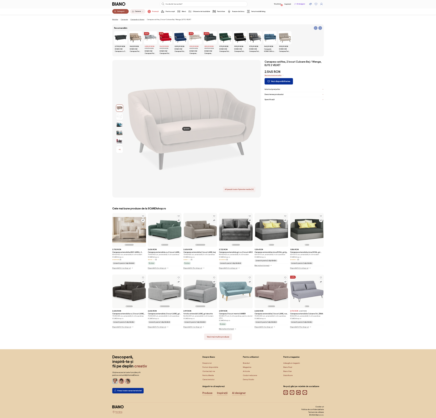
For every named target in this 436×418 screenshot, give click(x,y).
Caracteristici (208, 379)
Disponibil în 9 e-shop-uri (157, 327)
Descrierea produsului (274, 94)
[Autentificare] (321, 4)
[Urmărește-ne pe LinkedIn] (305, 392)
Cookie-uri (319, 407)
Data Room (288, 375)
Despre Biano (208, 357)
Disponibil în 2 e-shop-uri (157, 268)
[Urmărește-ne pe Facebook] (292, 392)
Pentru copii (170, 11)
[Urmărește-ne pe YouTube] (298, 392)
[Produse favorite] (316, 4)
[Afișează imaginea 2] (119, 116)
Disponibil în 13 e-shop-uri (192, 268)
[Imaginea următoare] (144, 229)
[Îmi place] (143, 216)
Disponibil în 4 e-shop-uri (121, 268)
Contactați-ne (208, 371)
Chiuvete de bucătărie (201, 11)
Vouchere (278, 4)
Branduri (246, 363)
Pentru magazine (291, 357)
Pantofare (221, 11)
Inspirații (287, 4)
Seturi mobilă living (258, 11)
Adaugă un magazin (291, 363)
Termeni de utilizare (316, 412)
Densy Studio (248, 379)
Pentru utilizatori (251, 357)
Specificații (270, 99)
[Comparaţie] (143, 220)
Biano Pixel (287, 367)
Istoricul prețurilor (272, 89)
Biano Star (287, 371)
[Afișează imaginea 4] (119, 133)
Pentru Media (208, 375)
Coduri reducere (250, 375)
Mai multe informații (262, 265)
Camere (138, 11)
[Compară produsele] (310, 4)
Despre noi (207, 363)
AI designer (301, 4)
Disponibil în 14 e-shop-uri (121, 327)
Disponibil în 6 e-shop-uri (228, 268)
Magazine (247, 367)
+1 (119, 150)
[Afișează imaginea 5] (119, 141)
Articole (246, 371)
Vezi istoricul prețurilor (273, 75)
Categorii (120, 11)
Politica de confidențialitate (312, 409)
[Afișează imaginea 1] (119, 108)
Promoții (155, 11)
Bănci (184, 11)
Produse (207, 392)
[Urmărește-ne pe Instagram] (285, 392)
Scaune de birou (238, 11)
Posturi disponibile (210, 367)
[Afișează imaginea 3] (119, 124)
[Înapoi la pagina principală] (123, 4)
